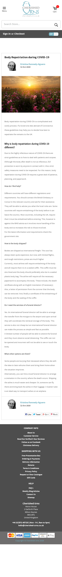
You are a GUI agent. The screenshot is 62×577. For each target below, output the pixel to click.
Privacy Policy (31, 471)
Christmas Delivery (31, 445)
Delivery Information (31, 462)
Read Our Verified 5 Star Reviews (31, 439)
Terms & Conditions (31, 468)
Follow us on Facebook (31, 442)
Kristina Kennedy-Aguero (32, 64)
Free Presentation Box (31, 455)
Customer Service (31, 436)
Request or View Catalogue (31, 474)
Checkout (19, 34)
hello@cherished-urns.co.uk (31, 525)
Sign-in (7, 34)
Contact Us (31, 494)
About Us (31, 432)
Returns (31, 465)
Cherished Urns (32, 541)
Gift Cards (31, 478)
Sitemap (31, 497)
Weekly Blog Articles (31, 491)
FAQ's (31, 488)
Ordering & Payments (31, 459)
